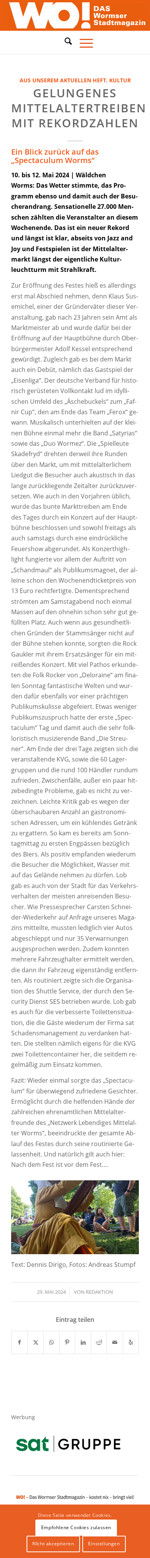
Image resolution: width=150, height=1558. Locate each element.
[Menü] (82, 42)
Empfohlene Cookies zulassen (76, 1527)
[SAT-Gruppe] (68, 1443)
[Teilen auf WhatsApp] (51, 1342)
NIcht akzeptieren (53, 1543)
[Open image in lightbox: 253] (130, 1250)
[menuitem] (64, 42)
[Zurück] (28, 1214)
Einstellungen (104, 1543)
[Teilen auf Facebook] (19, 1342)
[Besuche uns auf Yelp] (130, 1342)
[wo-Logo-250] (75, 15)
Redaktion (99, 1291)
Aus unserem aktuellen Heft (63, 80)
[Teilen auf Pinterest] (67, 1342)
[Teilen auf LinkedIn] (83, 1342)
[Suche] (64, 41)
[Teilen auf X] (35, 1342)
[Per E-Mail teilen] (114, 1342)
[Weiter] (121, 1214)
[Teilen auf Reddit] (99, 1342)
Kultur (120, 80)
